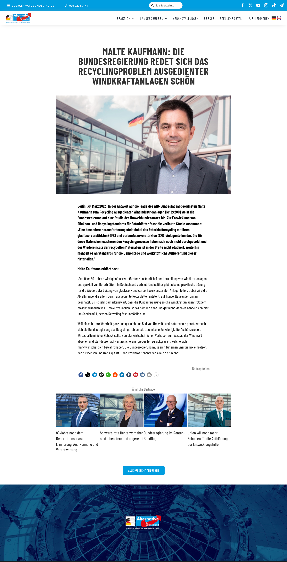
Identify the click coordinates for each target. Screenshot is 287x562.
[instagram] (266, 5)
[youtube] (258, 5)
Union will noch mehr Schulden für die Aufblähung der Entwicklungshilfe (164, 438)
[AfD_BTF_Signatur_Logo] (18, 15)
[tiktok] (274, 5)
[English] (279, 17)
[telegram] (282, 5)
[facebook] (243, 5)
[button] (80, 374)
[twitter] (250, 5)
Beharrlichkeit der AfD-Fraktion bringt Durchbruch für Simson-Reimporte (209, 438)
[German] (274, 17)
